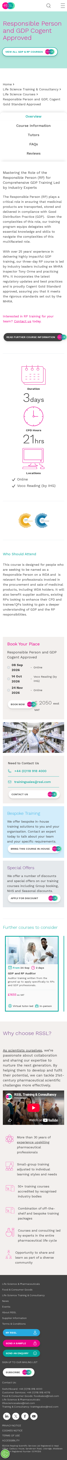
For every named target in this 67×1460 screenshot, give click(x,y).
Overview (33, 116)
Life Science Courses (19, 94)
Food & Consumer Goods (17, 1289)
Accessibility (10, 1440)
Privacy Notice (11, 1425)
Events (6, 1306)
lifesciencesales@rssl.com (18, 1403)
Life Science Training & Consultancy (30, 89)
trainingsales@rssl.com (32, 782)
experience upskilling (33, 1142)
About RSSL (9, 1312)
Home (7, 84)
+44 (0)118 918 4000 (30, 771)
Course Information (33, 125)
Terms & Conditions (14, 1323)
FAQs (33, 144)
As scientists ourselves (22, 1050)
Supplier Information (14, 1318)
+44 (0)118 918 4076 (38, 1392)
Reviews (34, 153)
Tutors (33, 135)
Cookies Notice (12, 1430)
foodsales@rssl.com (46, 1396)
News (5, 1301)
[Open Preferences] (5, 1453)
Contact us (22, 321)
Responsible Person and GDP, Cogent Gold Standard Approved (31, 101)
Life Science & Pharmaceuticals (21, 1283)
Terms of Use (11, 1435)
